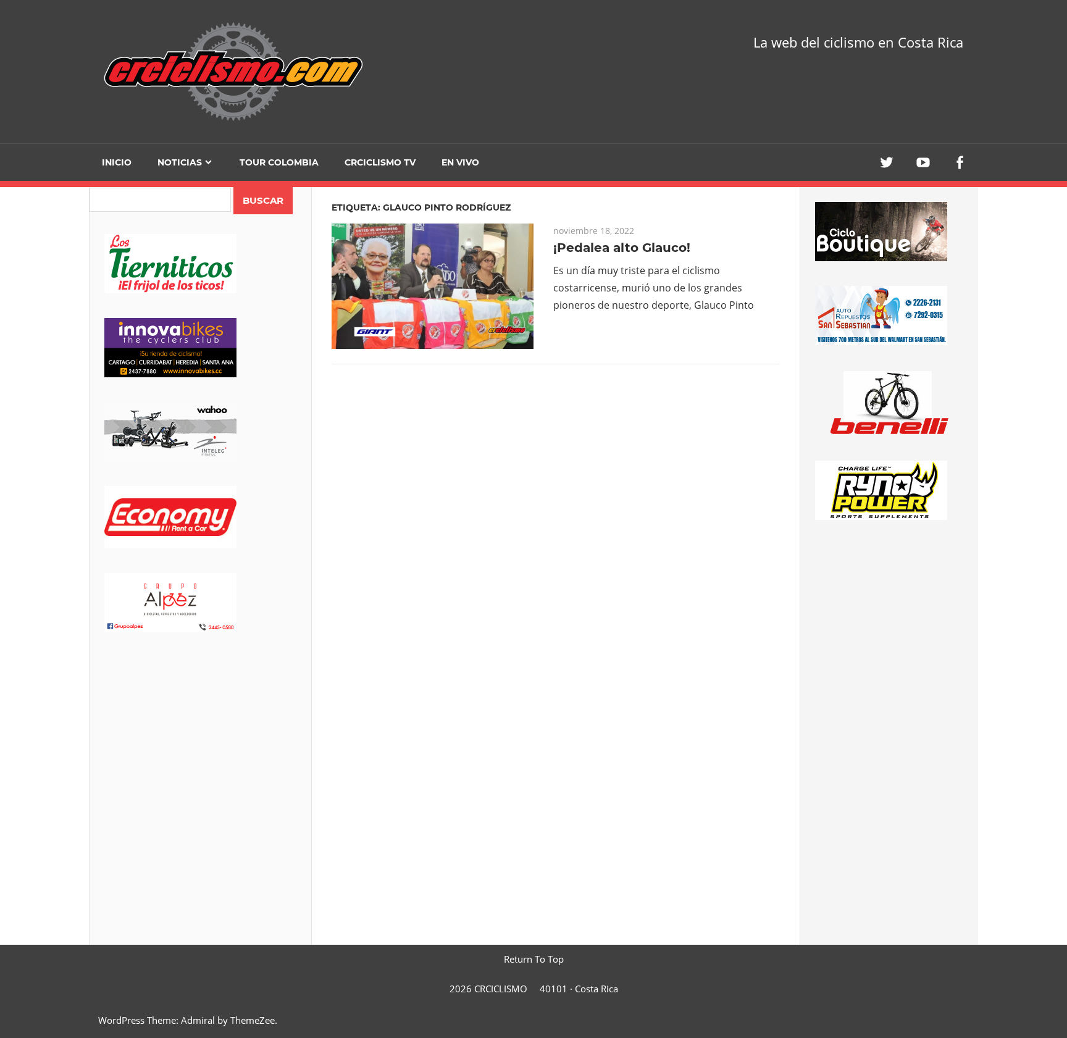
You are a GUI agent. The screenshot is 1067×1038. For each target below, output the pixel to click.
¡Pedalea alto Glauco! (621, 247)
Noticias (179, 162)
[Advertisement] (200, 754)
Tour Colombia (279, 162)
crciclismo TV (380, 162)
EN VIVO (460, 162)
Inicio (117, 162)
